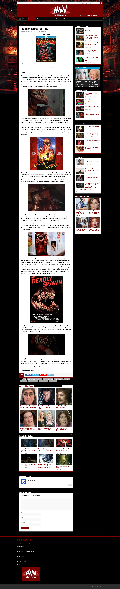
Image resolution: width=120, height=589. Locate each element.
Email (22, 517)
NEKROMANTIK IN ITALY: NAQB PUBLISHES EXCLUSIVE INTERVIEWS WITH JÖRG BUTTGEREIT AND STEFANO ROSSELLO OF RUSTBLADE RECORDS (88, 186)
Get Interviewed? (21, 556)
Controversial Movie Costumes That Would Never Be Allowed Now (81, 83)
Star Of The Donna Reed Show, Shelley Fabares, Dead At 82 (94, 231)
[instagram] (91, 3)
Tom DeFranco (53, 381)
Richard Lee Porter (32, 381)
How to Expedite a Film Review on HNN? (26, 559)
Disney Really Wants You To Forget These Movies (80, 213)
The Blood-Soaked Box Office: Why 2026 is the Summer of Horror (92, 44)
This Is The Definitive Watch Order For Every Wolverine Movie (46, 407)
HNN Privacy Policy (21, 561)
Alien (24, 379)
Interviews (51, 18)
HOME (20, 18)
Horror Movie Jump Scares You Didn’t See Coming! (45, 449)
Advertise (42, 3)
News (24, 18)
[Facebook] (83, 3)
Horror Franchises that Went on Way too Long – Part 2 (62, 450)
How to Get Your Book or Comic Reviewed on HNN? (29, 554)
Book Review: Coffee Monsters (92, 140)
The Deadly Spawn (44, 381)
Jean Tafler (66, 379)
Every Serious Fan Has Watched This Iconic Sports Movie (82, 231)
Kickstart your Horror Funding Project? (26, 551)
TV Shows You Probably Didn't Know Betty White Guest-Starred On (93, 83)
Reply (69, 485)
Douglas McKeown (48, 379)
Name (22, 512)
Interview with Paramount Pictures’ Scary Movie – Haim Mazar (91, 177)
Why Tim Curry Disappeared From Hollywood (64, 406)
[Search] (101, 3)
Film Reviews (31, 18)
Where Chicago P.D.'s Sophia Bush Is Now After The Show (93, 213)
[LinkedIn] (88, 3)
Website (23, 522)
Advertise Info (20, 546)
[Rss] (82, 3)
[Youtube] (90, 3)
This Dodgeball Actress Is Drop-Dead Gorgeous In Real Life (28, 429)
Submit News (49, 3)
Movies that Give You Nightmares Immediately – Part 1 (28, 450)
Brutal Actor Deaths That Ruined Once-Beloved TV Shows (63, 429)
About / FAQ (35, 3)
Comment (23, 497)
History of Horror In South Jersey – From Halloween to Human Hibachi (91, 37)
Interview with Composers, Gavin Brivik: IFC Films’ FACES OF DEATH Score (92, 170)
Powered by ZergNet (68, 434)
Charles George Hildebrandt (35, 379)
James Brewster (58, 379)
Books (38, 18)
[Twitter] (85, 3)
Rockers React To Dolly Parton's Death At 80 (44, 428)
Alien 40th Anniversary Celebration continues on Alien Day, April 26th (45, 466)
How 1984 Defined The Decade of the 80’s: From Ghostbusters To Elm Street (92, 52)
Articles (44, 18)
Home (20, 23)
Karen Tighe (23, 381)
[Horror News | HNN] (60, 10)
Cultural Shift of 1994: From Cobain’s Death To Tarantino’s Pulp (92, 59)
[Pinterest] (86, 3)
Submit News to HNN (22, 549)
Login (18, 564)
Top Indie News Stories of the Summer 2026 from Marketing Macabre (92, 115)
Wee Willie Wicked (26, 31)
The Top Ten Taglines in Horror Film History (28, 465)
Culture (64, 18)
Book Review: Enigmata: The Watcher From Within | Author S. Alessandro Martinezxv (92, 135)
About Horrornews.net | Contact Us (25, 543)
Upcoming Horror (58, 3)
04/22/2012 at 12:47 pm (67, 480)
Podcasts (58, 18)
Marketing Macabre (67, 3)
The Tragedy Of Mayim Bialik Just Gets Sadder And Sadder (28, 406)
